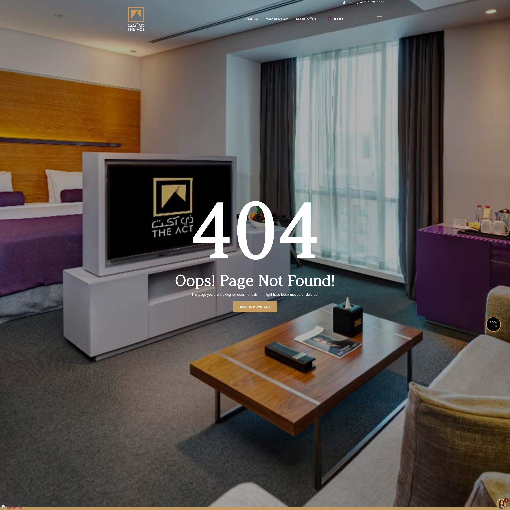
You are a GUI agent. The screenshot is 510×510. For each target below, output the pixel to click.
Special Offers (306, 19)
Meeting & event (277, 19)
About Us (251, 19)
